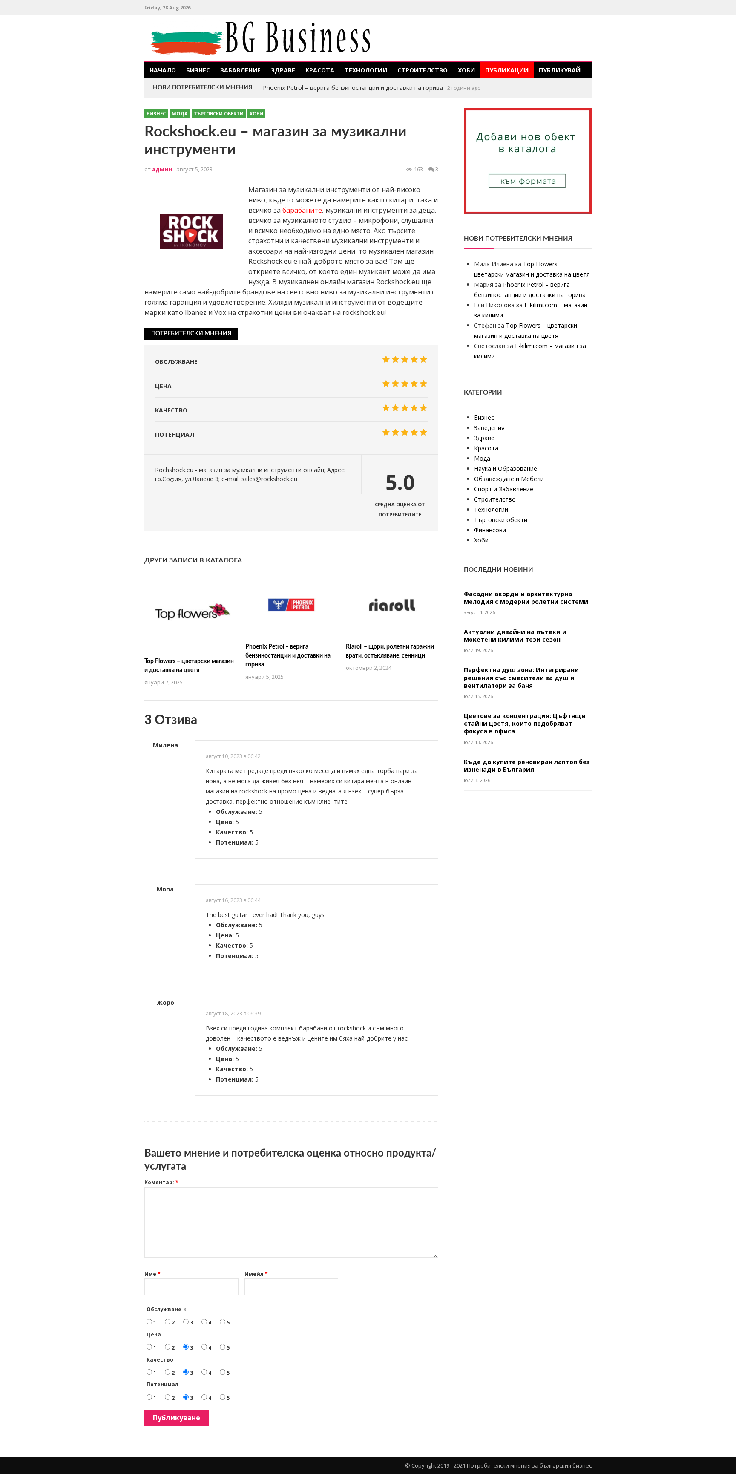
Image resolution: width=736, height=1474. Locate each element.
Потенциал (162, 1384)
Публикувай (560, 70)
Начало (163, 70)
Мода (180, 113)
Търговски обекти (219, 113)
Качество (160, 1359)
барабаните (302, 210)
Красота (319, 70)
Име (152, 1274)
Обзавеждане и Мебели (509, 479)
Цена (154, 1334)
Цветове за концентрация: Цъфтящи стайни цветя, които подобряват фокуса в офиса (525, 723)
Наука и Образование (505, 468)
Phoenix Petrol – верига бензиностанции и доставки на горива (288, 656)
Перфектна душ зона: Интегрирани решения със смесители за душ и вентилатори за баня (521, 677)
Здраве (283, 70)
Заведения (489, 428)
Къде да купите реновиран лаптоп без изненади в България (527, 765)
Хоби (466, 70)
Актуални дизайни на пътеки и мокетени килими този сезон (515, 635)
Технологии (366, 70)
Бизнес (198, 70)
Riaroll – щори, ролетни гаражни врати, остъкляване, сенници (353, 88)
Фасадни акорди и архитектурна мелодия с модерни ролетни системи (526, 598)
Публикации (507, 70)
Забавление (240, 70)
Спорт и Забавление (503, 489)
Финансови (490, 530)
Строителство (422, 70)
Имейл (256, 1274)
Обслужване (166, 1309)
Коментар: (161, 1182)
